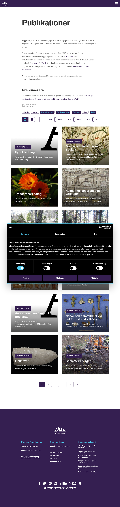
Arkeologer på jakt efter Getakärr (87, 446)
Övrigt (93, 112)
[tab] (59, 119)
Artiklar (35, 112)
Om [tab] (95, 234)
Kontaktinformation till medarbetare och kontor (30, 457)
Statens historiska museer (60, 488)
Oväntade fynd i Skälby (87, 472)
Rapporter (76, 112)
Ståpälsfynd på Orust (86, 451)
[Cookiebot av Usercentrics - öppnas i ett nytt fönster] (100, 227)
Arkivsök (70, 56)
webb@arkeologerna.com (60, 446)
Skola (85, 112)
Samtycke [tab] (25, 234)
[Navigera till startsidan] (60, 434)
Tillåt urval (60, 278)
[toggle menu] (116, 3)
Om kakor (53, 458)
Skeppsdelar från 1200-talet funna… (87, 456)
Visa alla (26, 112)
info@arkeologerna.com (30, 450)
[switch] (46, 268)
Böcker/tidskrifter (47, 112)
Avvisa (25, 278)
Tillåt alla (94, 278)
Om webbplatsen (56, 452)
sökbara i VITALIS (39, 63)
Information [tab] (60, 234)
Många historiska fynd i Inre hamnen (87, 461)
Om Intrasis (54, 455)
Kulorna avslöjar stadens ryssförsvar (88, 467)
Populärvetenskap (63, 112)
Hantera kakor (55, 461)
